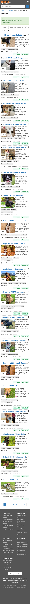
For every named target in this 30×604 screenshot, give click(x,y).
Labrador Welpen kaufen (21, 516)
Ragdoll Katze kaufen (8, 550)
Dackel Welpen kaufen (20, 529)
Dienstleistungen (8, 558)
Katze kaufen (6, 538)
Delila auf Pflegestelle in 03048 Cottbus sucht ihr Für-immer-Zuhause (14, 36)
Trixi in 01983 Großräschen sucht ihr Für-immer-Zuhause (14, 387)
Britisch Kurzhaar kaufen (7, 541)
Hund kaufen (6, 513)
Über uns (5, 578)
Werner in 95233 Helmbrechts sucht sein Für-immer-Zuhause (12, 196)
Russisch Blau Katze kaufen (22, 547)
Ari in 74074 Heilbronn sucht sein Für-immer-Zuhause (14, 412)
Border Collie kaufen (8, 529)
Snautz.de (3, 10)
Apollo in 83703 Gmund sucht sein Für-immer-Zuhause (12, 270)
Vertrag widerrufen (15, 574)
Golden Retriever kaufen (7, 516)
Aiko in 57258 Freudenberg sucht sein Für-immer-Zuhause (13, 59)
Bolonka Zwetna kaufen (7, 522)
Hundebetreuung (7, 560)
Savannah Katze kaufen (7, 545)
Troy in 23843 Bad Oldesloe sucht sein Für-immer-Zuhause (14, 481)
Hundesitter (6, 565)
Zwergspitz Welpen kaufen (22, 533)
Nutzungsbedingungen (21, 578)
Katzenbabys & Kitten (21, 539)
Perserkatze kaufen (22, 554)
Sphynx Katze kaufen (22, 544)
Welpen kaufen (21, 513)
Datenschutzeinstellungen (21, 580)
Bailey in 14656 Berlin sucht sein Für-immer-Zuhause (14, 458)
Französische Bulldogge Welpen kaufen (21, 521)
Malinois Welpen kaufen (21, 525)
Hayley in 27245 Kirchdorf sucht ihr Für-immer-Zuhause (13, 364)
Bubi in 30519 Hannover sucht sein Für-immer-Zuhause (14, 125)
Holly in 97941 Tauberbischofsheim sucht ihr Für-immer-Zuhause (14, 148)
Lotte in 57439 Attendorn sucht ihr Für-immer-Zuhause (14, 173)
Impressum (11, 578)
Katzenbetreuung (7, 567)
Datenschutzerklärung (8, 580)
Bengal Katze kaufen (22, 542)
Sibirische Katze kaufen (21, 551)
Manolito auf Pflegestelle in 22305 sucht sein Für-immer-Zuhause (13, 104)
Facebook (15, 582)
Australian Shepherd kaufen (8, 526)
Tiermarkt (10, 10)
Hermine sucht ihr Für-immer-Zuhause (12, 318)
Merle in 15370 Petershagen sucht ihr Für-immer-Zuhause (14, 222)
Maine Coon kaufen (8, 552)
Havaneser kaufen (8, 519)
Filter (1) (4, 28)
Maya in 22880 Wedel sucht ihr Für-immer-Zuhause (13, 244)
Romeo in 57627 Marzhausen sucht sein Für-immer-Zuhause (12, 293)
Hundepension (7, 562)
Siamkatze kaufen (7, 548)
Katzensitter (6, 569)
